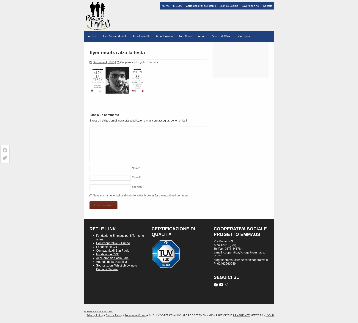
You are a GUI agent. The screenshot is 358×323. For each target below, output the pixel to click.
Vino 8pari (244, 36)
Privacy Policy (95, 315)
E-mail (136, 177)
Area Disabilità (141, 36)
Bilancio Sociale (229, 5)
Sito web (137, 186)
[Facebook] (5, 150)
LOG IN (270, 315)
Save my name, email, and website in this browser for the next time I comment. (141, 195)
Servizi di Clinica (222, 36)
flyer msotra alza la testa (117, 52)
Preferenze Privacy (136, 315)
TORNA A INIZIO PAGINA (98, 311)
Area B (202, 36)
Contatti (267, 5)
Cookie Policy (114, 315)
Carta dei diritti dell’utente (201, 5)
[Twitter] (5, 158)
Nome (136, 168)
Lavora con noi (250, 5)
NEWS (165, 5)
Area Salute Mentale (115, 36)
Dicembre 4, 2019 (103, 62)
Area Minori (185, 36)
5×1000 (177, 5)
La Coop (92, 36)
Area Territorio (164, 36)
